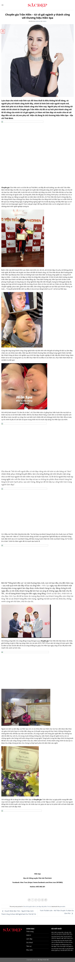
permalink (62, 906)
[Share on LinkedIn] (45, 899)
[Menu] (2, 5)
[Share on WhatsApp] (29, 899)
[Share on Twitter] (35, 899)
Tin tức (49, 906)
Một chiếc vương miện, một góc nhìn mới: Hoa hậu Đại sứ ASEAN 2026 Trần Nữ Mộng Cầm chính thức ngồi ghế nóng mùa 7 (62, 933)
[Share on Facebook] (32, 899)
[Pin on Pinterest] (42, 899)
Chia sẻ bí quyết (27, 906)
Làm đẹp (38, 906)
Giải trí (34, 906)
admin (44, 21)
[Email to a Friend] (39, 899)
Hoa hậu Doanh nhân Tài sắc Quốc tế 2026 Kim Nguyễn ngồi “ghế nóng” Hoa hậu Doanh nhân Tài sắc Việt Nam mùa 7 (62, 937)
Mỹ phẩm (44, 906)
